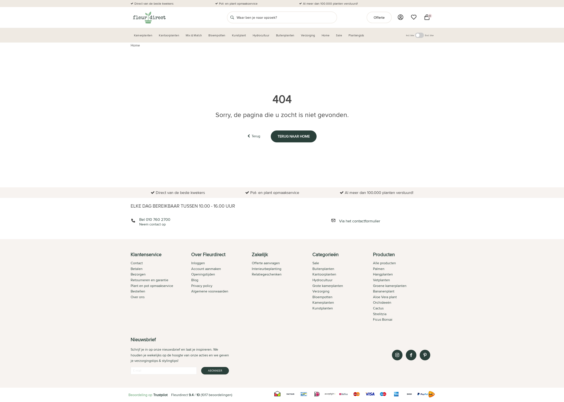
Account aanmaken (206, 268)
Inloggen (198, 263)
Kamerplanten (323, 302)
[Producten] (400, 17)
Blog (194, 280)
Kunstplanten (322, 308)
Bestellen (138, 291)
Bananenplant (383, 291)
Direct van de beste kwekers (154, 3)
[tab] (161, 287)
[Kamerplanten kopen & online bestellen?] (149, 17)
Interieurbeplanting (266, 268)
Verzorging (320, 291)
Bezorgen (138, 274)
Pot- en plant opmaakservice (238, 3)
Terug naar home (294, 136)
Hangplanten (383, 274)
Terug (256, 136)
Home (135, 45)
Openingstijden (203, 274)
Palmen (378, 268)
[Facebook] (411, 355)
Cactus (378, 308)
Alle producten (384, 263)
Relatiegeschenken (267, 274)
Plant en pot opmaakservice (152, 285)
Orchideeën (382, 302)
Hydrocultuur (322, 280)
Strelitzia (379, 313)
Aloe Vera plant (385, 297)
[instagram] (397, 355)
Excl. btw (429, 35)
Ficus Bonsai (382, 319)
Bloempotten (322, 297)
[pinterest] (425, 355)
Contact (137, 263)
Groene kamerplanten (389, 285)
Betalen (137, 268)
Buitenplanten (323, 268)
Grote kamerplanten (327, 285)
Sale (315, 263)
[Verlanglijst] (413, 17)
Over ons (138, 297)
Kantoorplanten (324, 274)
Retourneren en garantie (149, 280)
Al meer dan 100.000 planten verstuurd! (330, 3)
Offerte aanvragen (266, 263)
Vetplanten (381, 280)
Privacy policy (201, 285)
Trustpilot (160, 394)
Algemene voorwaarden (209, 291)
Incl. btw (410, 35)
